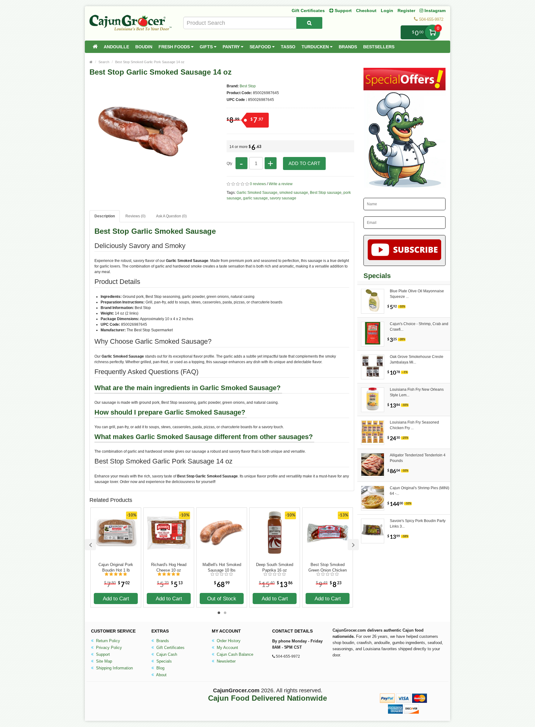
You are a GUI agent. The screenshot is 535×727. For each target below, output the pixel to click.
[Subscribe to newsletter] (404, 250)
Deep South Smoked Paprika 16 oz (274, 567)
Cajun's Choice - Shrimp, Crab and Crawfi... (419, 327)
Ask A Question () (171, 216)
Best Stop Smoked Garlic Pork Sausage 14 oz (150, 62)
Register (406, 10)
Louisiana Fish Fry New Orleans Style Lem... (417, 392)
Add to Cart (304, 163)
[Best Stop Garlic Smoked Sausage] (143, 188)
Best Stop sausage (325, 192)
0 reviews (258, 184)
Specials (163, 661)
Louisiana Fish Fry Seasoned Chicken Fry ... (414, 425)
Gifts (207, 46)
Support (102, 654)
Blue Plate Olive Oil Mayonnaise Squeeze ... (417, 294)
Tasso (288, 46)
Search (103, 62)
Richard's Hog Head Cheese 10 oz (168, 567)
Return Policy (107, 640)
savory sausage (283, 198)
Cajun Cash (166, 654)
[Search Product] (309, 23)
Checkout (366, 10)
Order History (228, 640)
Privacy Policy (108, 647)
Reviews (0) (135, 216)
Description (104, 216)
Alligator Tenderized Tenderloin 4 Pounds (418, 458)
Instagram (434, 10)
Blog (159, 668)
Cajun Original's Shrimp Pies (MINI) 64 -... (419, 491)
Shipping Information (114, 668)
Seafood (261, 46)
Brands (348, 46)
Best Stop (248, 86)
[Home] (95, 47)
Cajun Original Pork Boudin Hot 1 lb (115, 567)
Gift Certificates (308, 10)
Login (387, 10)
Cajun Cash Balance (234, 654)
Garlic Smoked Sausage (257, 192)
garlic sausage (255, 198)
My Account (226, 647)
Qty (229, 163)
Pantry (232, 46)
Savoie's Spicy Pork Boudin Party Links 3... (418, 524)
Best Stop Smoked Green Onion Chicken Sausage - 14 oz (327, 567)
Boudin (143, 46)
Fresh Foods (175, 46)
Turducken (316, 46)
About (161, 675)
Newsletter (225, 661)
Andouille (116, 46)
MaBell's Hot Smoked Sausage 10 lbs (221, 567)
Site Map (103, 661)
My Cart (432, 32)
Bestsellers (378, 46)
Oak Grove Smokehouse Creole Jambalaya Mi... (416, 359)
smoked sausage (293, 192)
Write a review (281, 184)
